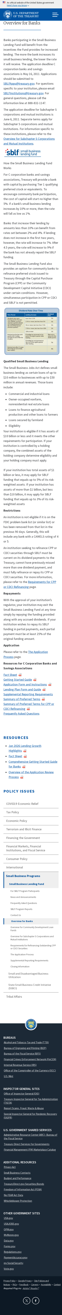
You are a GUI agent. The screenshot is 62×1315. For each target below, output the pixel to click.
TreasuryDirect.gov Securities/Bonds (24, 1184)
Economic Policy (16, 821)
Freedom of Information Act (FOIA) (23, 1189)
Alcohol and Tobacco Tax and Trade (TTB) (26, 1042)
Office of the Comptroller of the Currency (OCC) (30, 1070)
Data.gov (9, 1240)
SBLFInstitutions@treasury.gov (23, 93)
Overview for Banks (22, 921)
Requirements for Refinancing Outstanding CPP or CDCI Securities (33, 947)
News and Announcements (23, 897)
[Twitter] (26, 1300)
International (14, 867)
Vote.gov (9, 1268)
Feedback (23, 1284)
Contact (57, 1284)
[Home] (22, 14)
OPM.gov (9, 1229)
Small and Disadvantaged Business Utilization (28, 975)
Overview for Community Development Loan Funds (32, 929)
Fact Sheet (10, 675)
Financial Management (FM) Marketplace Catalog (30, 1149)
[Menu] (55, 15)
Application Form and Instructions (25, 684)
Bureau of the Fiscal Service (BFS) (22, 1053)
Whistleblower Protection (18, 1200)
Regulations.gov (13, 1251)
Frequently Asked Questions (24, 903)
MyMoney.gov (11, 1235)
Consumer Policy (16, 859)
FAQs (15, 1284)
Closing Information (20, 966)
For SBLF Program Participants (25, 891)
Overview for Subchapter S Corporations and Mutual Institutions (32, 938)
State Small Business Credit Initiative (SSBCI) (29, 986)
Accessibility (46, 1284)
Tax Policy (12, 812)
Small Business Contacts (17, 1172)
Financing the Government (23, 838)
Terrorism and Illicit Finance (24, 829)
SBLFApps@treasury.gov (18, 83)
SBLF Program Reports (21, 909)
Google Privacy (25, 1280)
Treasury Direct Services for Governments (26, 1144)
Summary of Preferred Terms (21, 699)
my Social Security (13, 1263)
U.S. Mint (8, 1076)
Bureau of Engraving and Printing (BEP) (25, 1048)
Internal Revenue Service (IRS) (20, 1065)
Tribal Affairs (14, 997)
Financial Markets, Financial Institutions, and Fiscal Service (25, 848)
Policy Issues (19, 791)
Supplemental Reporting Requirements (29, 960)
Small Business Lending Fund (26, 884)
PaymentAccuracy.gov (15, 1257)
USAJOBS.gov (11, 1223)
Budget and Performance (17, 1178)
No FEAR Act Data (13, 1195)
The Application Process (22, 954)
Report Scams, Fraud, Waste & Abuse (24, 1108)
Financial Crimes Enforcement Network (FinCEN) (30, 1059)
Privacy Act (10, 1167)
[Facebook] (35, 1300)
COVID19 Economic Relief (22, 804)
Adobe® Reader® (31, 1288)
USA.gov (8, 1218)
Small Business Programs (23, 876)
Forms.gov (9, 1246)
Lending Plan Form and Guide (22, 689)
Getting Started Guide (17, 680)
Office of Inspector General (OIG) (21, 1093)
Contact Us (16, 915)
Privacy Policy (9, 1280)
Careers (34, 1284)
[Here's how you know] (31, 4)
